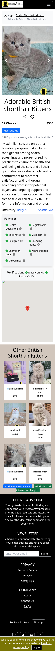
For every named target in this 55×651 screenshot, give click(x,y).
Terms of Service (27, 570)
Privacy (27, 575)
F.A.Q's (27, 606)
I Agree (36, 647)
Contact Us (27, 601)
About (27, 595)
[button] (15, 635)
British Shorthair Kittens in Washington (34, 488)
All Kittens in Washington (18, 486)
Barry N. (22, 210)
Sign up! (38, 622)
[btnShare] (25, 117)
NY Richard (15, 430)
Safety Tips (27, 581)
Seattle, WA (45, 210)
